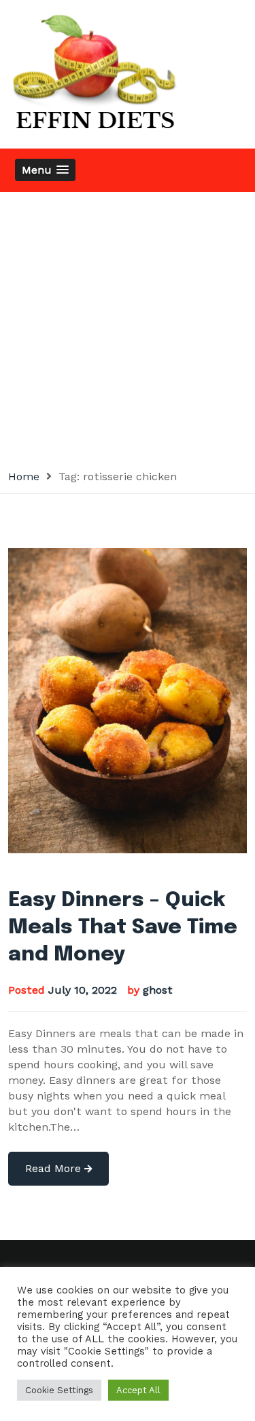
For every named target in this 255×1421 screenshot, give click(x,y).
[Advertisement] (127, 326)
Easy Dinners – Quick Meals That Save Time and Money (122, 927)
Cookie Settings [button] (59, 1390)
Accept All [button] (138, 1390)
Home (23, 476)
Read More (54, 1168)
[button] (45, 170)
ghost (158, 990)
